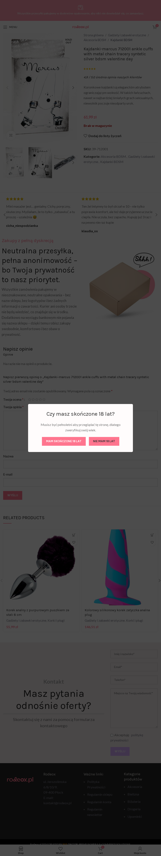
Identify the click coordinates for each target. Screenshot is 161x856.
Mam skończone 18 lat (64, 441)
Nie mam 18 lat (104, 441)
